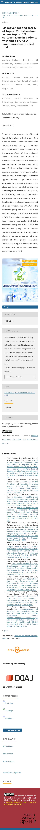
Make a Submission (12, 730)
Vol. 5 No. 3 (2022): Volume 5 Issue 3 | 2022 (20, 16)
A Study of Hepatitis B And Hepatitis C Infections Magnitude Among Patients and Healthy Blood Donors (22, 510)
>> (7, 631)
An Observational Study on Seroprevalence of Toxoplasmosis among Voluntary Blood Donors (22, 582)
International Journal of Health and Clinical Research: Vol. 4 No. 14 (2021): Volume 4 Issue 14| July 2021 (22, 555)
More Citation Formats (14, 377)
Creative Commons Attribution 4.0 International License (20, 439)
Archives (13, 13)
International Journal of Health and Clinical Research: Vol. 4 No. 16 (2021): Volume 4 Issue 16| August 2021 (22, 602)
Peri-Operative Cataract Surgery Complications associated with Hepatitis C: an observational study (22, 566)
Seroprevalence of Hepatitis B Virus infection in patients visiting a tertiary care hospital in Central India (22, 548)
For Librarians (8, 761)
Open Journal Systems (12, 772)
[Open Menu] (2, 2)
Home (5, 13)
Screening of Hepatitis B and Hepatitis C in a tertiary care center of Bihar (22, 499)
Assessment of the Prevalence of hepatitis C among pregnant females (22, 484)
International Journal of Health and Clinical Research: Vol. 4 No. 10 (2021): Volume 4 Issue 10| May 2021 (22, 474)
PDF (7, 307)
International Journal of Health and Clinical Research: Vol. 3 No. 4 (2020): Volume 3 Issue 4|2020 (22, 572)
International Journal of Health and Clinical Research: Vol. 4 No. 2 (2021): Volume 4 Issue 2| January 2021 (22, 489)
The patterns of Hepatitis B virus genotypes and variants (22, 597)
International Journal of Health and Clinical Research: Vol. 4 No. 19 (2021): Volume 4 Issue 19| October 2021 (22, 623)
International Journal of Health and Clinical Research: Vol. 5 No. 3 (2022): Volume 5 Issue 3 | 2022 (22, 503)
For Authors (8, 754)
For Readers (8, 746)
